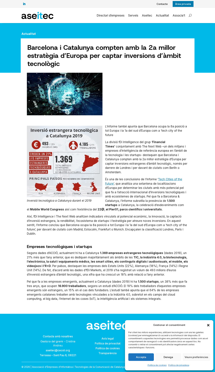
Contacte (162, 4)
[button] (208, 325)
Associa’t (179, 15)
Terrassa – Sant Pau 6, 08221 (58, 355)
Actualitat (162, 15)
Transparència (107, 353)
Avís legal (107, 338)
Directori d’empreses (110, 15)
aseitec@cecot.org (58, 350)
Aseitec (147, 15)
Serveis (133, 15)
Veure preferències (196, 357)
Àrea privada (183, 4)
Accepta (141, 357)
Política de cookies (157, 365)
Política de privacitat (107, 343)
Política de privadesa (178, 365)
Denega (168, 357)
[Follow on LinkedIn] (24, 4)
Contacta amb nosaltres (58, 336)
